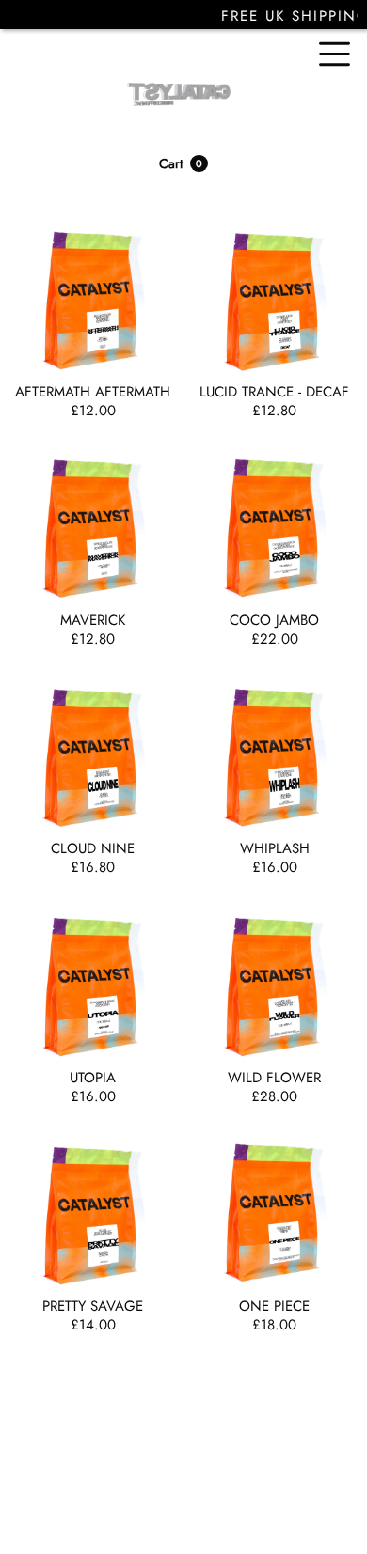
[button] (183, 163)
